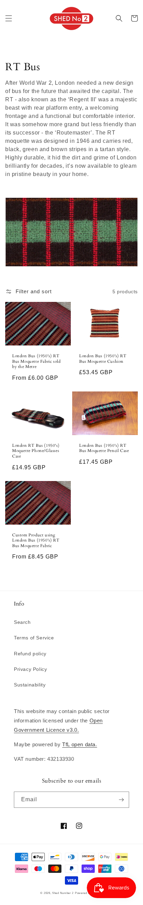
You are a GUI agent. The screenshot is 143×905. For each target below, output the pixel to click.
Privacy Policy (30, 669)
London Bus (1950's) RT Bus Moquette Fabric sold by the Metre (36, 361)
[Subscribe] (121, 800)
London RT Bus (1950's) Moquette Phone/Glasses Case (35, 451)
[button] (8, 18)
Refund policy (30, 653)
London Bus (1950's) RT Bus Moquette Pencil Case (104, 448)
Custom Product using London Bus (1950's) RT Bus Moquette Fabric (35, 540)
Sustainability (29, 684)
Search (22, 622)
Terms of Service (34, 637)
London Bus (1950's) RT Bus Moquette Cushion (102, 358)
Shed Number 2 (63, 893)
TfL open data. (79, 744)
